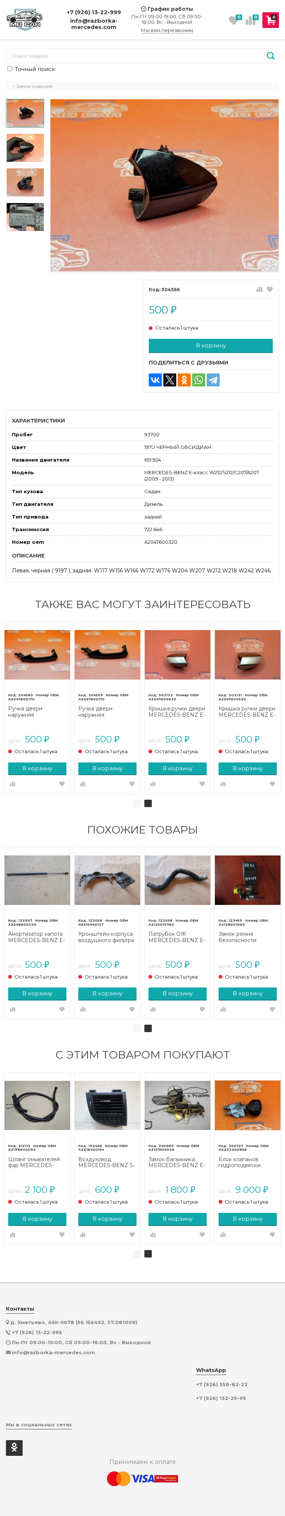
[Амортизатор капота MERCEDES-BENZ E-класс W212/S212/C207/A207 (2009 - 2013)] (37, 880)
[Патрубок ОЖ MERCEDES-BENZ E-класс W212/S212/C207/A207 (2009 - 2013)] (177, 880)
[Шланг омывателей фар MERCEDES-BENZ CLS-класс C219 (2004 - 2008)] (37, 1105)
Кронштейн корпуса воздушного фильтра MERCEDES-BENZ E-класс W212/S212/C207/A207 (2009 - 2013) (107, 937)
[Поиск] (270, 55)
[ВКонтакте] (155, 379)
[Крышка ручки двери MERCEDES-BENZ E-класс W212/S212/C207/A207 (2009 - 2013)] (177, 655)
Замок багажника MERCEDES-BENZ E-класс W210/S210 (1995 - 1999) (176, 1162)
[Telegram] (213, 379)
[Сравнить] (259, 289)
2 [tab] (148, 803)
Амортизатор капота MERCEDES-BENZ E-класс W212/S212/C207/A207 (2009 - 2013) (37, 937)
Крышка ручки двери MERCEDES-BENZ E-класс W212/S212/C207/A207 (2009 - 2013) (177, 712)
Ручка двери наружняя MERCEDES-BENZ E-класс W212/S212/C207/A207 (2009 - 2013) (37, 712)
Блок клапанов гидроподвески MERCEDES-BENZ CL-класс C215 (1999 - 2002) (246, 1162)
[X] (169, 379)
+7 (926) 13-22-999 (94, 12)
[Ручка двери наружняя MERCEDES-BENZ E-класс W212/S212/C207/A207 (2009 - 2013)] (37, 655)
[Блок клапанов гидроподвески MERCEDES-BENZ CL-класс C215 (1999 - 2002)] (248, 1105)
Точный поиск (34, 69)
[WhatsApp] (198, 379)
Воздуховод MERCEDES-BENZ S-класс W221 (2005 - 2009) (106, 1162)
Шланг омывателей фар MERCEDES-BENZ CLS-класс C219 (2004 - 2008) (37, 1162)
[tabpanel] (37, 708)
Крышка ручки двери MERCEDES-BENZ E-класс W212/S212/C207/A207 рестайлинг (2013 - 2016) (247, 712)
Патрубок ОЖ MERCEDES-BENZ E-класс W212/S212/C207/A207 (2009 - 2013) (177, 937)
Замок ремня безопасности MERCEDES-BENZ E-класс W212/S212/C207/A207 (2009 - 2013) (247, 937)
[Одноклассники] (184, 379)
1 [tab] (137, 803)
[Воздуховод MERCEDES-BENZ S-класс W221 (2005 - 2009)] (107, 1105)
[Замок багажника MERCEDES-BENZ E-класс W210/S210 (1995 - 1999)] (177, 1105)
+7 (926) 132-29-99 (221, 1398)
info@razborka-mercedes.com (94, 23)
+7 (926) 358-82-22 (222, 1384)
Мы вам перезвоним (167, 30)
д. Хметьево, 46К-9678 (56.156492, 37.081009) (73, 1322)
